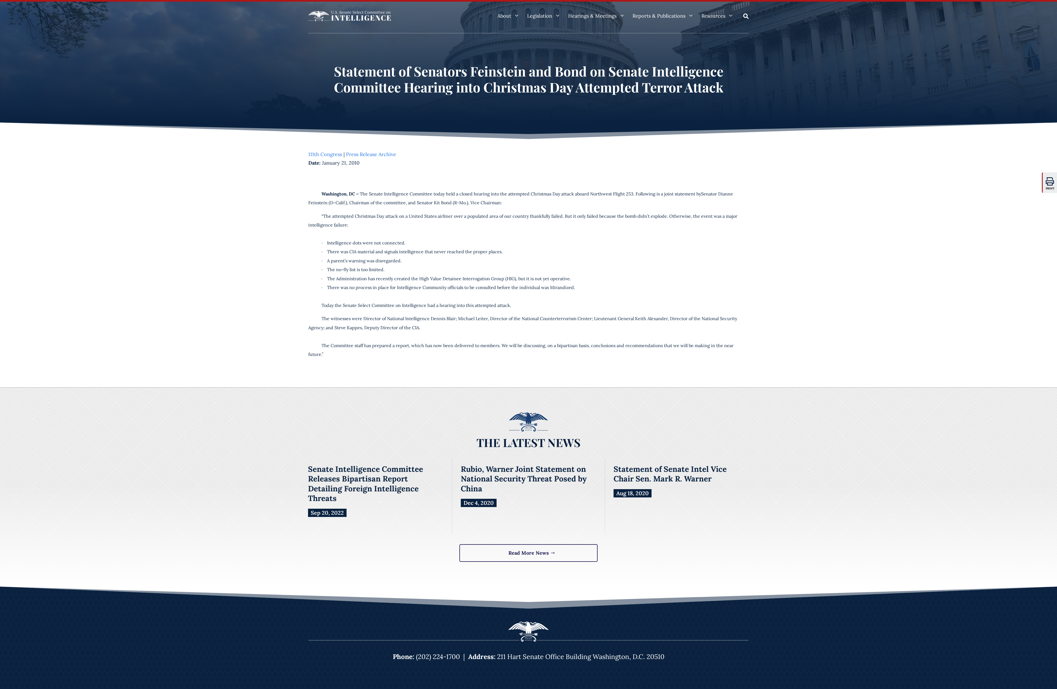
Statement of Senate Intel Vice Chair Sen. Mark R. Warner (670, 474)
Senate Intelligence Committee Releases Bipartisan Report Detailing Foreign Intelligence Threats (365, 483)
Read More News (528, 553)
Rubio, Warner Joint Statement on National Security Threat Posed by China (524, 479)
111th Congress (325, 154)
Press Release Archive (371, 154)
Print (1050, 188)
